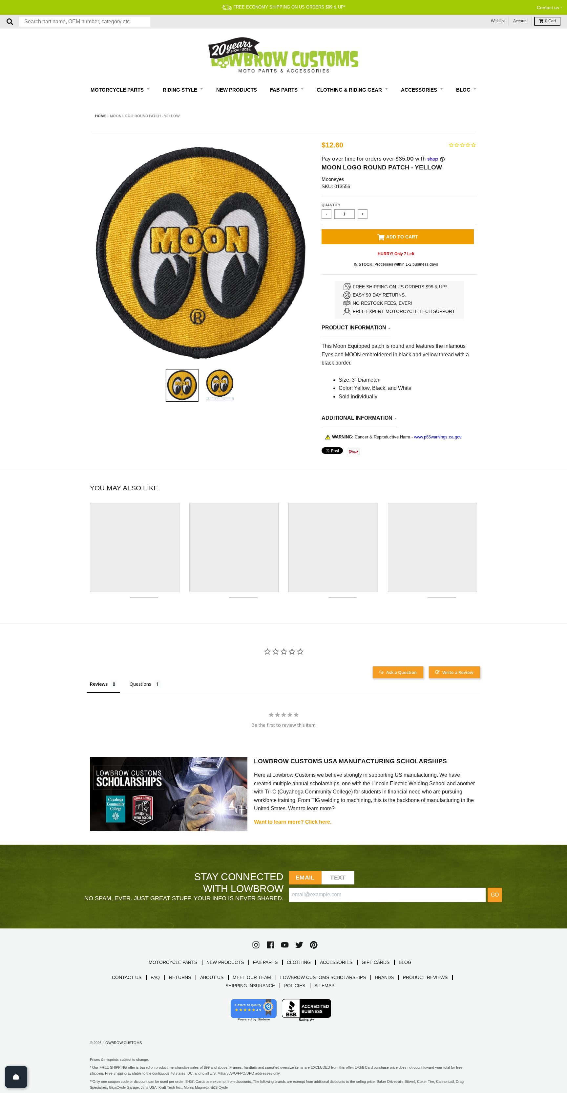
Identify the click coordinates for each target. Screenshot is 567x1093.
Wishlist (498, 21)
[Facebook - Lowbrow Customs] (270, 945)
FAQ (155, 977)
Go (495, 895)
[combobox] (84, 22)
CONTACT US (126, 977)
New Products (236, 90)
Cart (550, 21)
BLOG (405, 962)
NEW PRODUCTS (225, 962)
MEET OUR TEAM (252, 977)
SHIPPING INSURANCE (250, 985)
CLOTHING (299, 962)
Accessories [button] (419, 90)
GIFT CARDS (375, 962)
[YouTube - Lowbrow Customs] (285, 945)
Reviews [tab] (99, 684)
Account (520, 21)
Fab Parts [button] (284, 90)
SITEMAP (324, 985)
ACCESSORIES (336, 962)
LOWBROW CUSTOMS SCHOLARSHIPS (323, 977)
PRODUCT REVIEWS (425, 977)
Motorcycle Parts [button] (118, 90)
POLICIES (294, 985)
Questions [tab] (140, 684)
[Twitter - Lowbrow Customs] (299, 945)
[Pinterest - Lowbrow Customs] (314, 945)
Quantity (331, 205)
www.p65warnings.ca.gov (438, 437)
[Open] (16, 1077)
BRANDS (384, 977)
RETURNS (180, 977)
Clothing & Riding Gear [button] (350, 90)
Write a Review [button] (457, 672)
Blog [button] (464, 90)
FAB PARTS (265, 962)
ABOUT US (211, 977)
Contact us (548, 7)
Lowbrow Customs (122, 1043)
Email (305, 877)
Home (100, 116)
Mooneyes (333, 179)
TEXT (338, 877)
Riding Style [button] (181, 90)
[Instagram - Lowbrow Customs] (256, 945)
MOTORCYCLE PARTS (173, 962)
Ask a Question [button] (401, 672)
